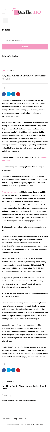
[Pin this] (18, 94)
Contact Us (6, 419)
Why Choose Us (20, 419)
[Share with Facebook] (4, 94)
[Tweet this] (9, 94)
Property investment (10, 192)
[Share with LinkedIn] (13, 94)
